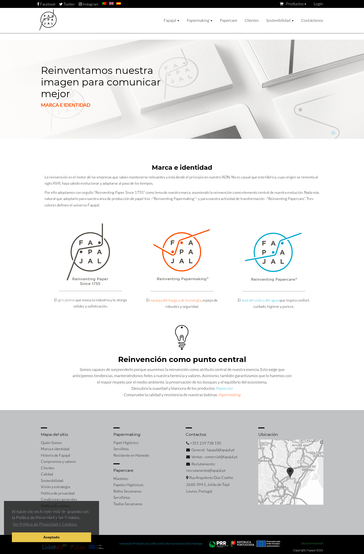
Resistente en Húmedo (131, 455)
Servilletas (121, 497)
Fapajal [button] (170, 20)
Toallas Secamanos (127, 503)
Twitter (69, 4)
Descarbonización (312, 543)
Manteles (120, 478)
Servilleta (121, 448)
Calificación (156, 543)
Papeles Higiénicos (128, 484)
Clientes (252, 20)
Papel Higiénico (125, 442)
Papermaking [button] (198, 20)
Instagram (90, 4)
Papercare (228, 20)
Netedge (196, 543)
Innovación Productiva (133, 543)
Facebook (47, 4)
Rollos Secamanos (127, 491)
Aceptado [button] (51, 537)
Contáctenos (312, 20)
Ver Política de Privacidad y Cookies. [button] (45, 524)
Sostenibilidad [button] (278, 20)
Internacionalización (177, 543)
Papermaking (229, 394)
